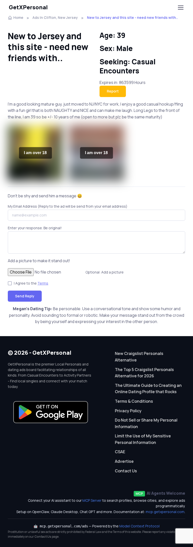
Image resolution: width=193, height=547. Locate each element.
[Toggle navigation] (180, 7)
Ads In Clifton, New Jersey (55, 17)
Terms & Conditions (134, 401)
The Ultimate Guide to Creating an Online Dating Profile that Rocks (148, 389)
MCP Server (92, 500)
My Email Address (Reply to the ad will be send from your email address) (67, 206)
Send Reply (24, 296)
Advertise (124, 461)
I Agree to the (31, 283)
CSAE (120, 451)
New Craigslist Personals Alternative (139, 357)
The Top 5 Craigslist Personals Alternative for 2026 (144, 373)
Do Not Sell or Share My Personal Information (146, 423)
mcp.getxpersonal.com (165, 511)
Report (113, 91)
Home (18, 17)
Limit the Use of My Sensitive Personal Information (143, 439)
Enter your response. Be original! (35, 227)
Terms (42, 283)
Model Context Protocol (139, 526)
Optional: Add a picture (104, 272)
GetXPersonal (28, 7)
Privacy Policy (128, 411)
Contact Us (126, 471)
